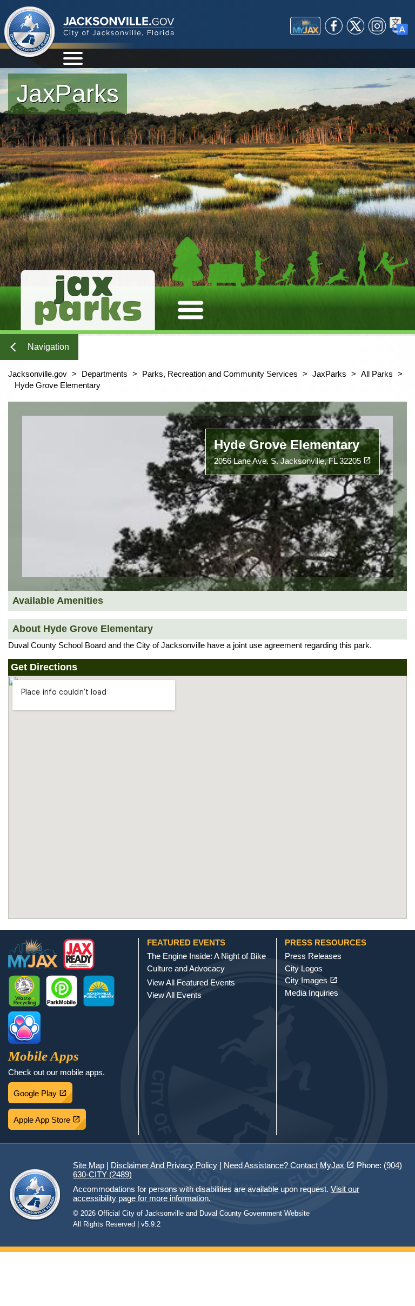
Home (88, 297)
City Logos (304, 968)
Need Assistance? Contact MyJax (289, 1165)
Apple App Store (50, 1116)
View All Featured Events (191, 982)
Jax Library (99, 991)
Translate (399, 26)
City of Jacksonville (30, 32)
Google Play (43, 1090)
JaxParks (329, 373)
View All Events (174, 995)
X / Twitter (355, 26)
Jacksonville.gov (37, 373)
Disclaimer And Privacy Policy (164, 1165)
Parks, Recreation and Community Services (220, 373)
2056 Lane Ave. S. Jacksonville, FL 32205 (292, 460)
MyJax (305, 26)
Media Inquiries (311, 992)
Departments (105, 373)
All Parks (377, 373)
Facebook (334, 26)
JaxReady (79, 954)
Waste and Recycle (24, 991)
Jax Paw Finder (24, 1027)
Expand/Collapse (190, 310)
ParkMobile (61, 991)
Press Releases (313, 956)
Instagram (377, 26)
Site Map (88, 1165)
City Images (311, 980)
